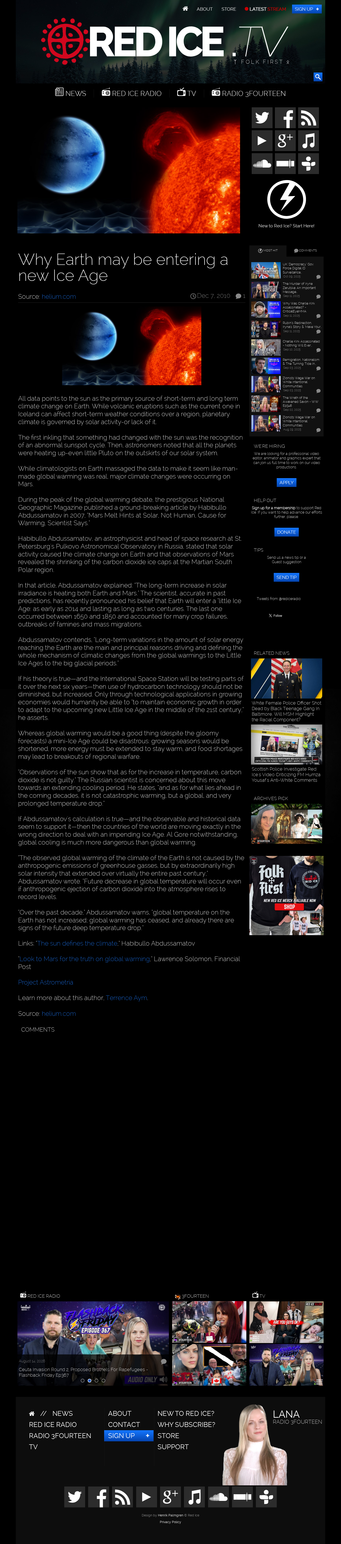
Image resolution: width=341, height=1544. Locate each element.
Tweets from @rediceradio (279, 599)
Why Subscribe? (186, 1425)
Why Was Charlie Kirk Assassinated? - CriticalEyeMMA (299, 307)
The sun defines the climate (77, 943)
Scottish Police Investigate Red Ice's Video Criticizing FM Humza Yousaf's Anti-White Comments (286, 774)
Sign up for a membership (274, 508)
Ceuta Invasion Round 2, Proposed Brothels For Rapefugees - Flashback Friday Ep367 (83, 1372)
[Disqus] (130, 1093)
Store (229, 9)
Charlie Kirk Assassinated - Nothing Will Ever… (301, 343)
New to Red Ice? (186, 1413)
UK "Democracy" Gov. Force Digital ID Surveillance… (298, 268)
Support (173, 1447)
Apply (287, 482)
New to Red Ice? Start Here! (286, 223)
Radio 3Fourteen (253, 93)
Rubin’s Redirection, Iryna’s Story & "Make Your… (302, 325)
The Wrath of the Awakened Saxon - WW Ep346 (300, 402)
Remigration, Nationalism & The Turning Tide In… (301, 361)
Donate (286, 532)
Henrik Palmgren (170, 1515)
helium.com (59, 296)
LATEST (267, 9)
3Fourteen (195, 1296)
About (205, 9)
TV (191, 93)
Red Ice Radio (136, 93)
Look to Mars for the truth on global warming (84, 959)
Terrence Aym (126, 998)
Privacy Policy (170, 1522)
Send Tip (286, 577)
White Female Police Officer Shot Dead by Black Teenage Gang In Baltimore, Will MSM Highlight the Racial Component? (286, 711)
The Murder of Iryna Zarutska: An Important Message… (299, 288)
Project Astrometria (45, 982)
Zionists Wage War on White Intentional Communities (299, 382)
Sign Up (304, 9)
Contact (124, 1425)
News (75, 93)
